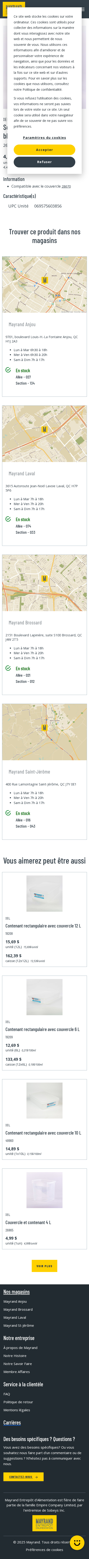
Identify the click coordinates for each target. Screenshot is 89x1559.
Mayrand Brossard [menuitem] (18, 1309)
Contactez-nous (21, 1477)
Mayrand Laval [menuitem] (14, 1317)
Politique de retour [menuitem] (18, 1402)
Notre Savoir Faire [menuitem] (17, 1363)
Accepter (44, 150)
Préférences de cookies (44, 1549)
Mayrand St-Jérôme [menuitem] (18, 1325)
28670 (66, 186)
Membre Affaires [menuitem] (16, 1371)
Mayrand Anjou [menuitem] (15, 1301)
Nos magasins (16, 1291)
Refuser (44, 162)
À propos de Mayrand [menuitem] (20, 1347)
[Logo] (44, 1523)
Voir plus (44, 1266)
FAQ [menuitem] (6, 1394)
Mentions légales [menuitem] (16, 1410)
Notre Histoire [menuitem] (14, 1355)
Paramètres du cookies (44, 137)
